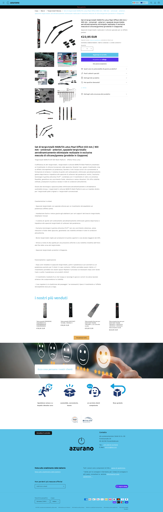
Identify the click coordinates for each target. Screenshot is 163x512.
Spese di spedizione (95, 40)
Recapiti (126, 509)
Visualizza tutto (81, 338)
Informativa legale (123, 507)
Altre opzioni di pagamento (100, 63)
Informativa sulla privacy (78, 507)
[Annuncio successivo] (160, 7)
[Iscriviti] (63, 486)
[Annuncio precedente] (3, 7)
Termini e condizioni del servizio (94, 507)
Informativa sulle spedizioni (111, 507)
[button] (3, 3)
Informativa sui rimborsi (64, 507)
